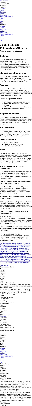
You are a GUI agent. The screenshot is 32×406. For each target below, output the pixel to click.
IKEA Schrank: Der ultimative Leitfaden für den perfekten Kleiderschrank (16, 260)
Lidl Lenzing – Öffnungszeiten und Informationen (14, 262)
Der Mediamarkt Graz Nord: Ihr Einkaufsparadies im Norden (14, 248)
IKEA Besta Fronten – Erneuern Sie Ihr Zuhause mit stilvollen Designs (15, 250)
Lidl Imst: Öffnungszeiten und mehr (20, 254)
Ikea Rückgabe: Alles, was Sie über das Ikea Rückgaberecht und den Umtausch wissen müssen (15, 246)
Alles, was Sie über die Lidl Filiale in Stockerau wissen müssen (16, 258)
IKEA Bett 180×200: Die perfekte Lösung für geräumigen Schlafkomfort (13, 256)
